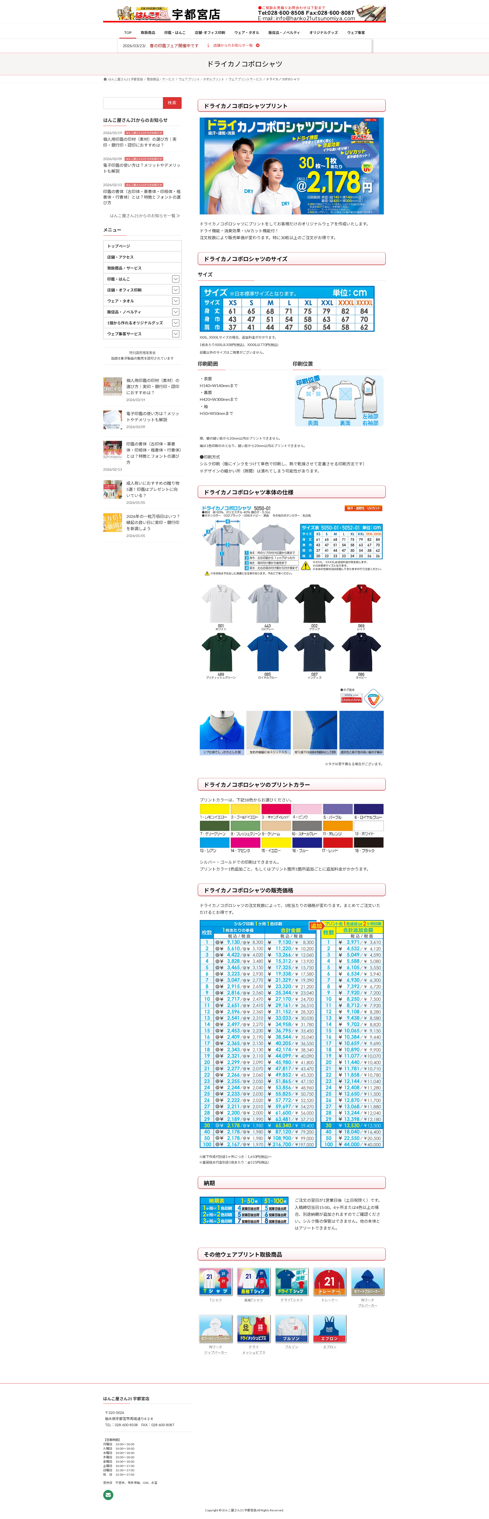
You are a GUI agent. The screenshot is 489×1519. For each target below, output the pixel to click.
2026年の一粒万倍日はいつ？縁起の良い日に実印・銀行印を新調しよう (153, 522)
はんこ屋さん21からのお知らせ (144, 132)
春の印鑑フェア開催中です (174, 45)
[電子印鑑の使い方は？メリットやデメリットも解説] (112, 420)
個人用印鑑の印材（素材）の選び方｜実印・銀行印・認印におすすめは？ (152, 386)
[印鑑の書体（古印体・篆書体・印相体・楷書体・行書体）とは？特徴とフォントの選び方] (112, 451)
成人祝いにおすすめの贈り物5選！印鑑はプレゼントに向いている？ (152, 489)
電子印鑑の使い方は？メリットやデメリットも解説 (152, 416)
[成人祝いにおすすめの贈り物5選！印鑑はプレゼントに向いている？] (112, 490)
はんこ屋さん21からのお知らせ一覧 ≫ (145, 215)
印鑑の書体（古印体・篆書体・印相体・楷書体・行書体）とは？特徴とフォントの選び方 (142, 197)
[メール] (108, 1495)
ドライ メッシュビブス (253, 1350)
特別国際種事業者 (142, 353)
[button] (233, 45)
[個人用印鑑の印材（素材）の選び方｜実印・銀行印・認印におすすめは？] (112, 387)
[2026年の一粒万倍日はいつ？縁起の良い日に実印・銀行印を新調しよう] (112, 523)
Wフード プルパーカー (368, 1302)
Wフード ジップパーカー (215, 1350)
